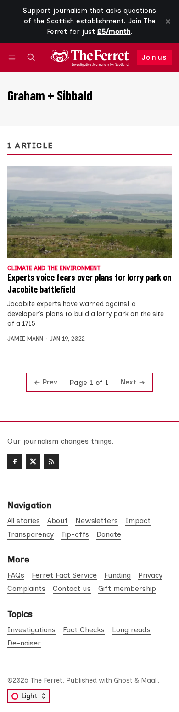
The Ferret (46, 680)
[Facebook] (14, 461)
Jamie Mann (25, 338)
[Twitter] (33, 461)
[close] (168, 21)
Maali (149, 680)
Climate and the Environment (54, 269)
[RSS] (51, 461)
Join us (154, 57)
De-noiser (24, 643)
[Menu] (13, 57)
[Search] (31, 57)
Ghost (123, 680)
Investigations (31, 629)
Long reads (131, 629)
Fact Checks (84, 629)
